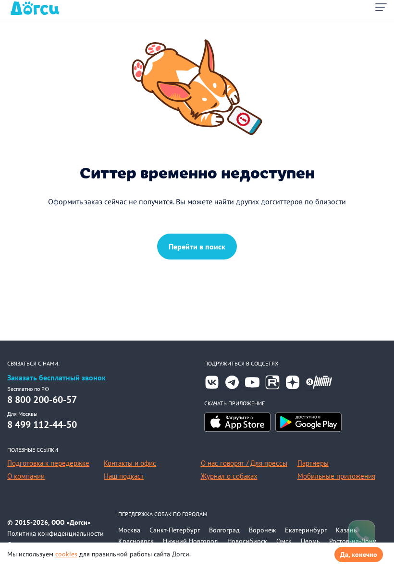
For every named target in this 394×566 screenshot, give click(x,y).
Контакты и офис (130, 463)
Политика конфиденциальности (55, 533)
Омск (284, 541)
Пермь (310, 541)
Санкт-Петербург (174, 530)
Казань (346, 530)
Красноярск (136, 541)
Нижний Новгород (190, 541)
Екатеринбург (306, 530)
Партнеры (313, 463)
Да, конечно (358, 554)
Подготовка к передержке (48, 463)
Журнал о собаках (229, 476)
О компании (26, 476)
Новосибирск (247, 541)
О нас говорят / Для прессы (244, 463)
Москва (129, 530)
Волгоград (224, 530)
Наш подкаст (124, 476)
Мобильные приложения (336, 476)
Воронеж (262, 530)
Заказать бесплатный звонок (56, 377)
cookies (66, 554)
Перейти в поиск (197, 246)
